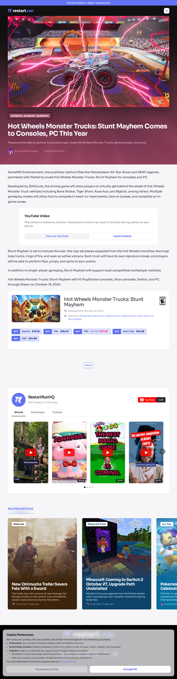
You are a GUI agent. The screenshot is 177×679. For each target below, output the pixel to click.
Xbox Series (74, 319)
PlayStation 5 (128, 315)
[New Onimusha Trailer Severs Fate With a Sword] (42, 535)
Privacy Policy (68, 661)
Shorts (18, 412)
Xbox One (142, 315)
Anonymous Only (46, 669)
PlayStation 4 (112, 315)
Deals (90, 2)
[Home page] (20, 11)
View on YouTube (57, 236)
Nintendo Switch (90, 315)
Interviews (38, 412)
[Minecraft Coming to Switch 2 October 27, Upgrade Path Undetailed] (116, 535)
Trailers (57, 412)
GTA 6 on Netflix (76, 2)
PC (102, 315)
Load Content (122, 236)
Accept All (130, 669)
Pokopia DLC (103, 2)
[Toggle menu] (166, 10)
